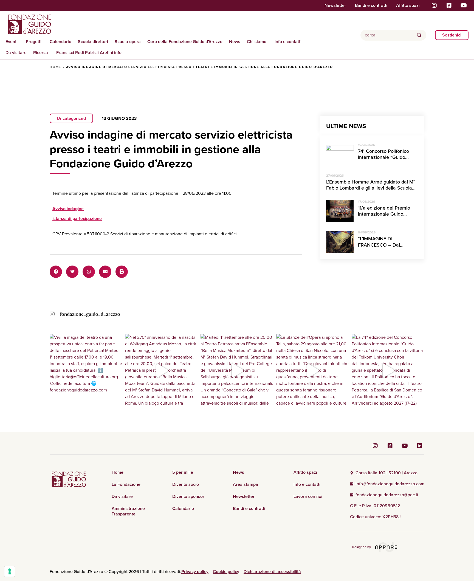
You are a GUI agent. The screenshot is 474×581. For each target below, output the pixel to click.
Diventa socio (185, 484)
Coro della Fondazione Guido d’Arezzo (184, 41)
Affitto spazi (408, 5)
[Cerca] (419, 35)
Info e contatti (288, 41)
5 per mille (182, 472)
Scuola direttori (93, 41)
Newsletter (335, 5)
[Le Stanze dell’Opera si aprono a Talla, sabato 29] (312, 370)
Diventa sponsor (188, 496)
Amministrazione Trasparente (128, 511)
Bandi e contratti (371, 5)
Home (55, 66)
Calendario (60, 41)
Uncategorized (71, 118)
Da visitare (16, 52)
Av (68, 208)
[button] (56, 272)
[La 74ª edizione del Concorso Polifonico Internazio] (388, 370)
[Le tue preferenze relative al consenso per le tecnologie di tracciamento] (9, 571)
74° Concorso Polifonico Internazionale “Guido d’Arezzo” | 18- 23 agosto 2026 (385, 160)
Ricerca (40, 52)
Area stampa (245, 484)
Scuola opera (128, 41)
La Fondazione (126, 484)
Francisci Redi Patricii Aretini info (89, 52)
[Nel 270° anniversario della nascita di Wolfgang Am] (161, 370)
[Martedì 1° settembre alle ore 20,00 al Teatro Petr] (237, 370)
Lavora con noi (308, 496)
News (234, 41)
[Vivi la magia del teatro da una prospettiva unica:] (86, 370)
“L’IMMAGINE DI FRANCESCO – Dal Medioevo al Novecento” (385, 245)
